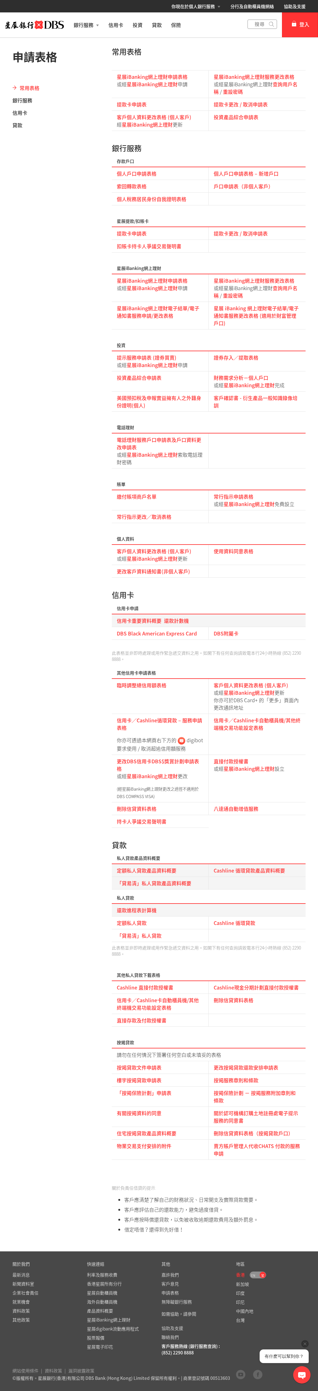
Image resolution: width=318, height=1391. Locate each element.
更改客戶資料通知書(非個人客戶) (153, 571)
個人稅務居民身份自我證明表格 (151, 199)
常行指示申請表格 (233, 496)
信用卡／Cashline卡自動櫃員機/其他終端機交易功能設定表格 (257, 723)
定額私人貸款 (132, 923)
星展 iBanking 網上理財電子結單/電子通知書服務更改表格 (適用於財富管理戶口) (256, 315)
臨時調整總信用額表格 (141, 685)
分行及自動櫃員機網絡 (252, 6)
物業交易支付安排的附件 (144, 1146)
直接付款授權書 (231, 761)
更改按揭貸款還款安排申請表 (246, 1067)
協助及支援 (295, 6)
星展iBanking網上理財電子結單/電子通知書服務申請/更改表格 (158, 311)
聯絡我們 (170, 1337)
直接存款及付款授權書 (141, 1020)
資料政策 (53, 1370)
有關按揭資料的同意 (139, 1113)
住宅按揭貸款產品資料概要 (146, 1133)
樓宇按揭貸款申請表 (139, 1080)
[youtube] (240, 1374)
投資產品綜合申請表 (236, 117)
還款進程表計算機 (137, 910)
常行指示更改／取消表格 (144, 516)
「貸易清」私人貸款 (139, 935)
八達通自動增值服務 (236, 808)
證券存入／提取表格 (236, 357)
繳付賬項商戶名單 (137, 496)
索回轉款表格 (132, 186)
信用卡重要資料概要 (139, 620)
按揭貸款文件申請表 (139, 1067)
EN (253, 1275)
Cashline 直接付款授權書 (145, 987)
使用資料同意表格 (233, 551)
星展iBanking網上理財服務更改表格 (254, 76)
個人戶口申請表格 (137, 173)
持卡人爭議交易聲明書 (141, 821)
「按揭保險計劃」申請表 (144, 1093)
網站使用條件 (25, 1370)
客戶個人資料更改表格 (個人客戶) (154, 117)
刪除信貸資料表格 (137, 808)
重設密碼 (233, 91)
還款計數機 (176, 620)
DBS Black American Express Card (157, 633)
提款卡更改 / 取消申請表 (241, 104)
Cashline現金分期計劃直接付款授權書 (256, 987)
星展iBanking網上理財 (152, 84)
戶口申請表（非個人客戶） (243, 186)
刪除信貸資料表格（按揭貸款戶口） (253, 1133)
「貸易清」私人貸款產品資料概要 (154, 883)
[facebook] (257, 1374)
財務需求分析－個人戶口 (241, 377)
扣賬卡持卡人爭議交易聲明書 (149, 246)
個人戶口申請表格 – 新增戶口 (246, 173)
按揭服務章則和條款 (236, 1080)
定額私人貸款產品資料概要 (146, 870)
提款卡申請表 (132, 104)
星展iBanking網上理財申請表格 (152, 76)
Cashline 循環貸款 (234, 923)
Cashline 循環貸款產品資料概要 (249, 870)
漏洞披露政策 (81, 1370)
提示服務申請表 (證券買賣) (146, 357)
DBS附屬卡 (226, 633)
